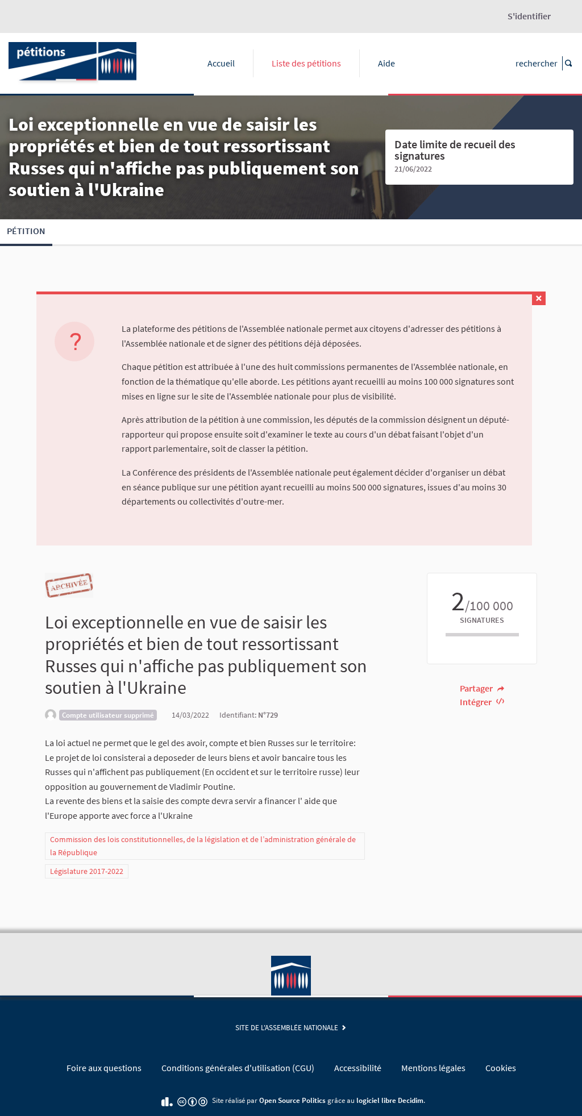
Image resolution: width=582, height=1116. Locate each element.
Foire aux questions (104, 1067)
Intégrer (476, 701)
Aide (386, 63)
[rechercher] (567, 63)
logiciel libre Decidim (389, 1100)
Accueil (221, 63)
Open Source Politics (292, 1100)
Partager (477, 688)
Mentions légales (433, 1067)
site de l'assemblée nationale (288, 1027)
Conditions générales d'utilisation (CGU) (237, 1067)
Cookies (500, 1067)
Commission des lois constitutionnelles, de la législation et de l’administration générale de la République (203, 845)
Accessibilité (357, 1067)
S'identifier (529, 16)
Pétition (26, 230)
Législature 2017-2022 (86, 871)
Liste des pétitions (306, 63)
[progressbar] (482, 634)
